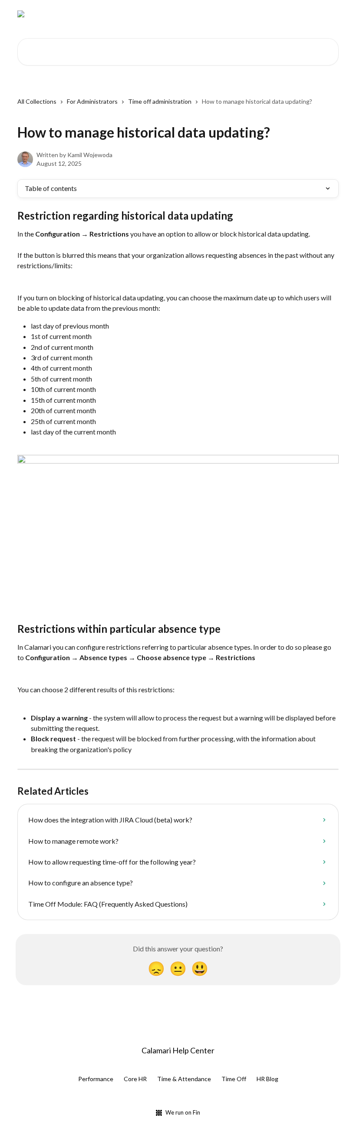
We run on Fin (182, 1112)
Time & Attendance (184, 1078)
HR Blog (267, 1078)
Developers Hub (176, 14)
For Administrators (92, 101)
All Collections (36, 101)
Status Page (272, 14)
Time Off (233, 1078)
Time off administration (159, 101)
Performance (95, 1078)
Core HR (135, 1078)
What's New (227, 14)
